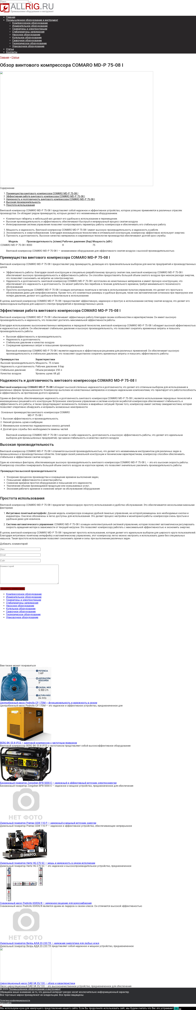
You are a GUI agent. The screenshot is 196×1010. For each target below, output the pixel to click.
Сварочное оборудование (27, 40)
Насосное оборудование (26, 34)
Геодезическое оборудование (29, 43)
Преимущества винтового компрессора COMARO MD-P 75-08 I (42, 193)
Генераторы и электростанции (29, 28)
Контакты (11, 52)
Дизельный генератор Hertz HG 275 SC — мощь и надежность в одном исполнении (47, 863)
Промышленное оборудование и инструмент (32, 20)
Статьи (10, 49)
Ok (176, 1008)
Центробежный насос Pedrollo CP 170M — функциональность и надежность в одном (48, 702)
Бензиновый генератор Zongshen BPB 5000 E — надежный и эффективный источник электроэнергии (58, 782)
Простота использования (20, 205)
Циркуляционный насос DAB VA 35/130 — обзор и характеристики (37, 983)
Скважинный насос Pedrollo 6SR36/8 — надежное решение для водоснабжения (46, 903)
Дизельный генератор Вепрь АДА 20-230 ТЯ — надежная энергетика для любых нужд (49, 943)
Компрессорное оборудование (30, 23)
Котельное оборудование (27, 37)
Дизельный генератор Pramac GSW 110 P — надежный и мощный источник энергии (48, 823)
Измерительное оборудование (30, 25)
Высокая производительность (23, 202)
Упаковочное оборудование (28, 46)
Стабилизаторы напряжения (28, 31)
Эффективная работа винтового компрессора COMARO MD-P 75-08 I (45, 196)
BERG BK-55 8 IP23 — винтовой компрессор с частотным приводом (38, 742)
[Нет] (180, 1009)
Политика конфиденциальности (15, 1000)
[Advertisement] (92, 642)
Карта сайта (5, 1003)
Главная (10, 17)
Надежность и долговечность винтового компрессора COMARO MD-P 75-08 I (50, 199)
